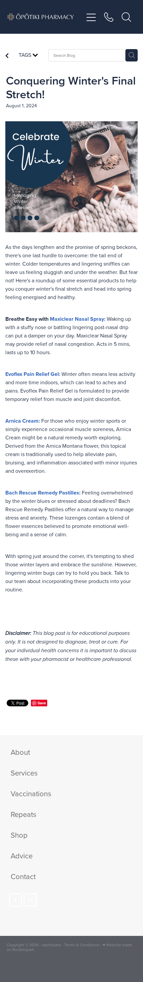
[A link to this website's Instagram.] (30, 899)
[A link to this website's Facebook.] (15, 899)
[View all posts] (7, 56)
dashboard (51, 945)
